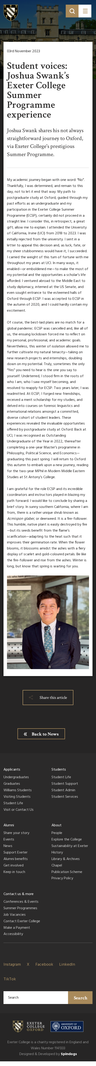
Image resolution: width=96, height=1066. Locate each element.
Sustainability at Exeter (69, 846)
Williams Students (17, 790)
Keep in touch (14, 872)
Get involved (13, 866)
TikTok (9, 979)
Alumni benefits (15, 859)
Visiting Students (17, 797)
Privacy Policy (62, 878)
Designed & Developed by (48, 1054)
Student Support (64, 784)
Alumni (8, 825)
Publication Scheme (66, 872)
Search (80, 998)
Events (8, 840)
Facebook (44, 964)
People (56, 833)
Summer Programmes (20, 908)
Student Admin (63, 790)
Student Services (64, 797)
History (57, 853)
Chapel (56, 866)
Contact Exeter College (21, 921)
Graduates (11, 784)
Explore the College (66, 840)
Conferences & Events (20, 902)
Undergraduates (16, 777)
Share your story (16, 833)
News (7, 846)
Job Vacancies (14, 915)
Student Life (13, 803)
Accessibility (13, 934)
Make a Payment (16, 928)
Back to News (45, 734)
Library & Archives (65, 859)
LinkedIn (67, 964)
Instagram (12, 964)
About (56, 825)
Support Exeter (15, 853)
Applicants (11, 770)
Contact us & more (18, 894)
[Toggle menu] (85, 11)
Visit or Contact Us (18, 810)
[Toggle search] (72, 11)
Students (58, 770)
